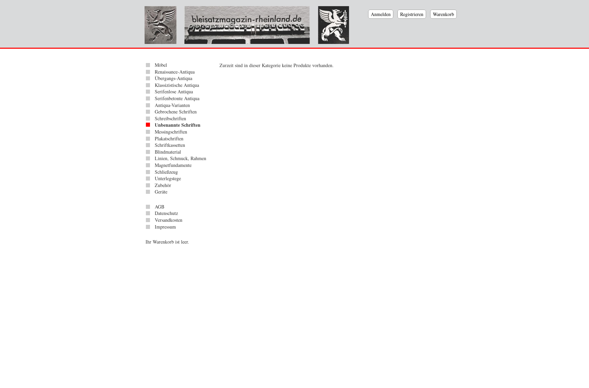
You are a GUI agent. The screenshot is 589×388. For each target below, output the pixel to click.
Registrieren (411, 14)
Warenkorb (443, 14)
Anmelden (381, 14)
